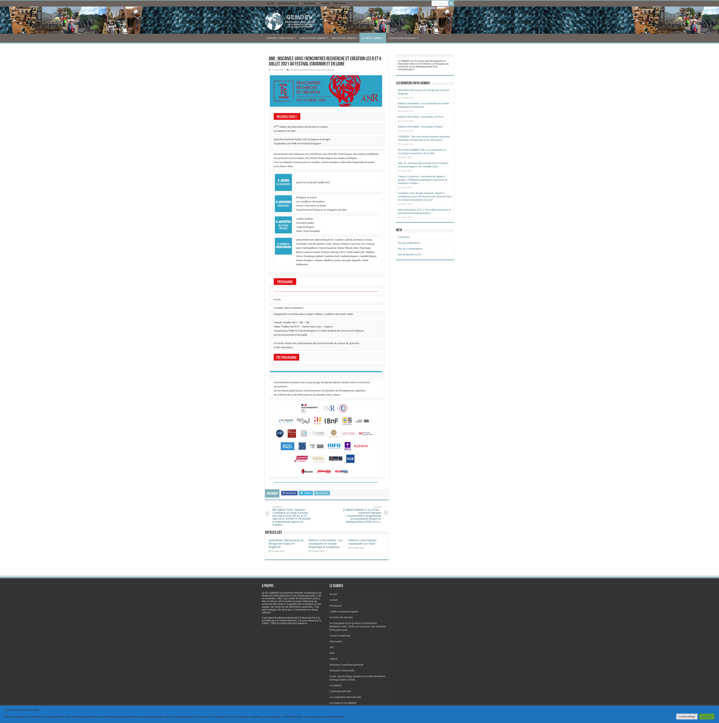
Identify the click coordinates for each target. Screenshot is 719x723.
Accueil (270, 3)
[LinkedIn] (425, 3)
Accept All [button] (707, 716)
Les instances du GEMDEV (343, 702)
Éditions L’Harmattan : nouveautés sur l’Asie (362, 542)
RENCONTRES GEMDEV (344, 38)
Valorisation (336, 641)
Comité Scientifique (340, 635)
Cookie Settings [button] (687, 716)
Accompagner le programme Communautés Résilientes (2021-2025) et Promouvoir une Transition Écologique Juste (358, 626)
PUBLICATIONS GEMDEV (313, 38)
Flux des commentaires (410, 248)
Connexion (403, 237)
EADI (332, 653)
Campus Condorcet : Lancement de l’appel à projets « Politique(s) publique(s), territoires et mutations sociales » (422, 180)
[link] (326, 90)
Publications (339, 3)
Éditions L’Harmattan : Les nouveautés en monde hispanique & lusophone (325, 544)
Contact (325, 3)
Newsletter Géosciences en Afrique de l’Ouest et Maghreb (286, 544)
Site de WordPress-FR (409, 254)
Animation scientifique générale (346, 664)
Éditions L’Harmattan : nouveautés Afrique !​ (420, 126)
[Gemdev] (359, 21)
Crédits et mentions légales (344, 611)
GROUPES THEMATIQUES (280, 38)
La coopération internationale (345, 697)
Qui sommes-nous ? (288, 3)
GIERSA (333, 658)
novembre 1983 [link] (273, 598)
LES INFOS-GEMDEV (371, 38)
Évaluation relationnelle (342, 670)
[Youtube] (428, 3)
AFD (332, 647)
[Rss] (421, 3)
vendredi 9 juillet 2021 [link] (296, 139)
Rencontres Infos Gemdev (322, 70)
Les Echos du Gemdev (341, 617)
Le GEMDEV (336, 685)
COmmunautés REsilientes (402, 38)
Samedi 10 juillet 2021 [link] (285, 322)
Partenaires (310, 3)
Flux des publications (409, 242)
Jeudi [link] (276, 139)
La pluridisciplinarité (340, 691)
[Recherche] (451, 3)
